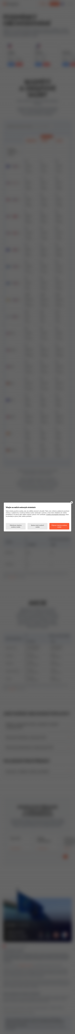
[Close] (72, 502)
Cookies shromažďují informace (55, 514)
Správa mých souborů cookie (37, 526)
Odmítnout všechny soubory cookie (16, 526)
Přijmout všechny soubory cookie (59, 526)
